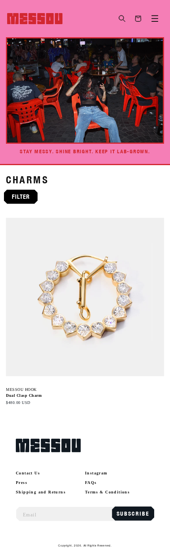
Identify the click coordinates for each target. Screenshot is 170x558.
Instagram (96, 473)
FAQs (91, 482)
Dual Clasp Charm (24, 395)
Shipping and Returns (41, 492)
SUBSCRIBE (133, 513)
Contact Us (28, 473)
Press (21, 482)
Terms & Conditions (107, 492)
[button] (122, 18)
